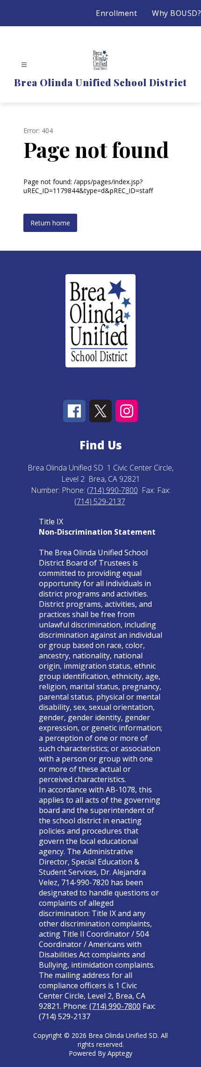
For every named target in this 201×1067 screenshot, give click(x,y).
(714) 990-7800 (112, 490)
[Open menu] (24, 65)
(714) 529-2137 (99, 501)
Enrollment (116, 13)
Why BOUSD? (176, 13)
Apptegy (120, 1053)
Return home (50, 222)
